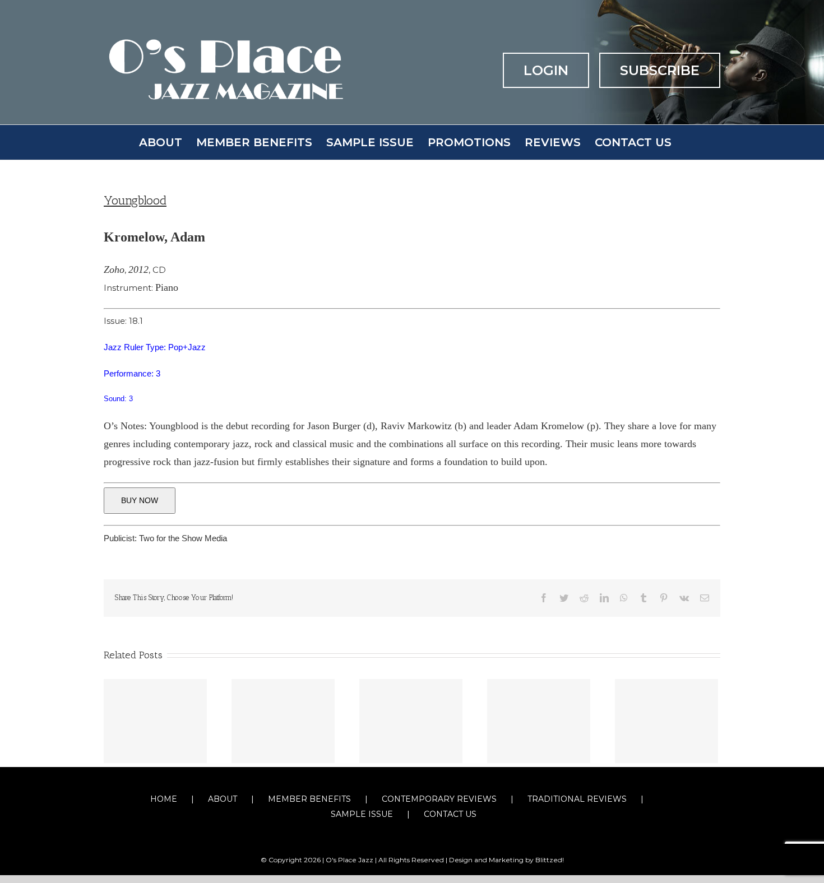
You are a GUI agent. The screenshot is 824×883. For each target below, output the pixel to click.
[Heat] (538, 721)
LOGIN (546, 70)
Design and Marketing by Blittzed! (506, 860)
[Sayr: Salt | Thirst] (283, 721)
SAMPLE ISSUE (362, 814)
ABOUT (222, 799)
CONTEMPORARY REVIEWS (439, 799)
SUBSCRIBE (660, 70)
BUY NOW (139, 500)
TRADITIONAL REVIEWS (577, 799)
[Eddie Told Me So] (410, 721)
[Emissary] (666, 721)
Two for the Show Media (183, 538)
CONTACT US (450, 814)
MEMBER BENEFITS (309, 799)
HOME (163, 799)
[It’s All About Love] (155, 721)
